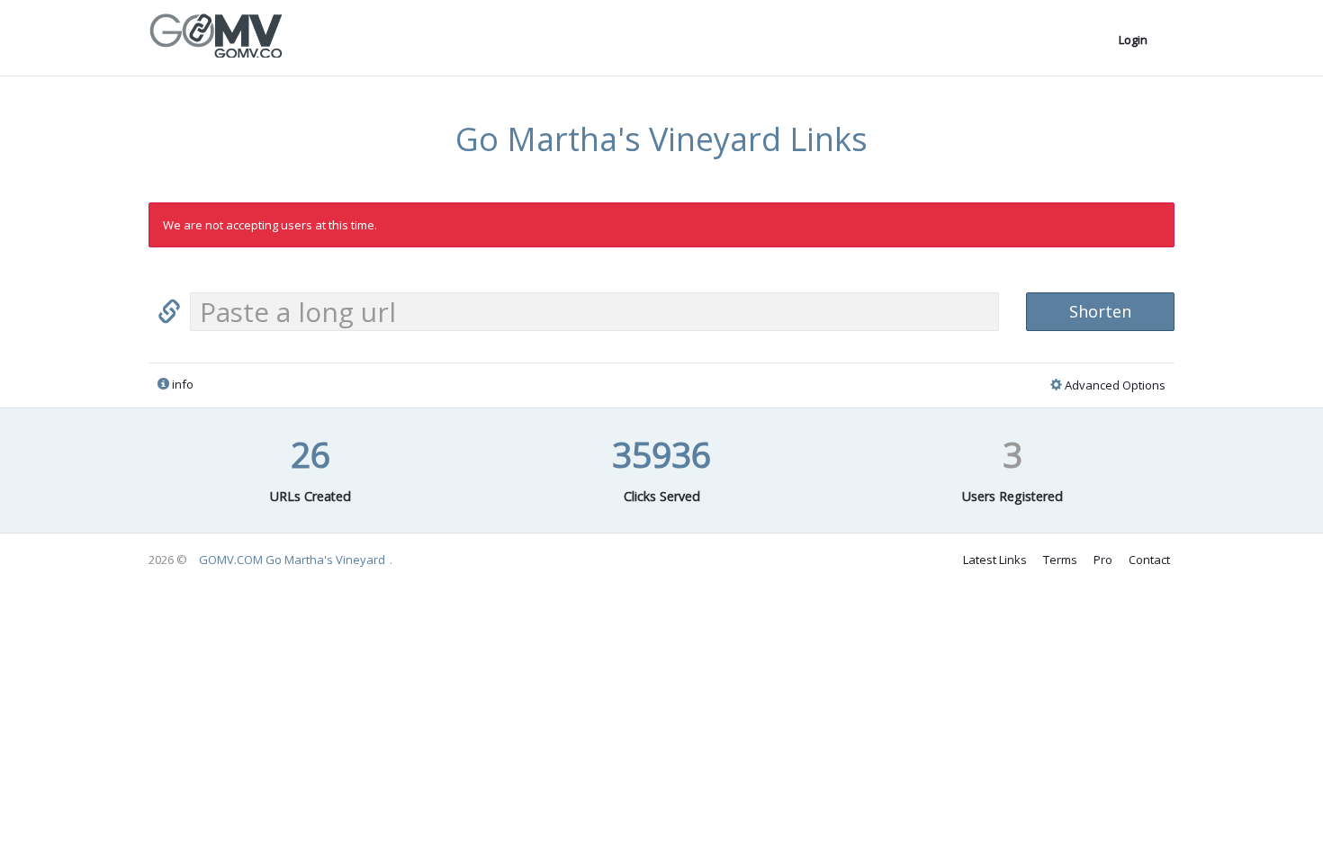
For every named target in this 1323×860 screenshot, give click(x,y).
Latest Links (995, 559)
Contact (1149, 559)
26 (310, 454)
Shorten (1100, 311)
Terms (1060, 559)
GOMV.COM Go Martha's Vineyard (292, 559)
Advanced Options (1114, 385)
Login (1133, 39)
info (181, 384)
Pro (1103, 559)
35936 (661, 454)
